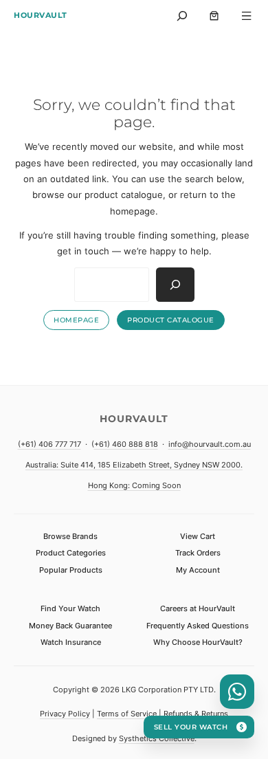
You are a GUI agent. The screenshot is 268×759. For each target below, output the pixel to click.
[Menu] (247, 16)
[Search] (175, 284)
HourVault (40, 15)
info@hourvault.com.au (209, 444)
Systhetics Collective (156, 738)
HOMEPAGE (76, 320)
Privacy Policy (65, 713)
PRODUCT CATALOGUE (170, 320)
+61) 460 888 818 (126, 444)
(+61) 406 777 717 (49, 444)
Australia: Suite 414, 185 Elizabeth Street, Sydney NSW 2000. (134, 465)
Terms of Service (127, 713)
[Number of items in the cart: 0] (214, 15)
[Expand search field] (182, 15)
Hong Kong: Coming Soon (134, 485)
